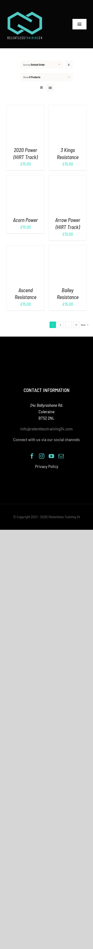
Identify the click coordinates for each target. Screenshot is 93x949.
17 (76, 324)
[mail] (61, 456)
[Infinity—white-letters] (24, 12)
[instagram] (41, 456)
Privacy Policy (46, 466)
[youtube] (51, 456)
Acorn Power (25, 220)
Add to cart (22, 122)
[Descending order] (69, 64)
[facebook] (32, 456)
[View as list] (50, 88)
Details (25, 127)
